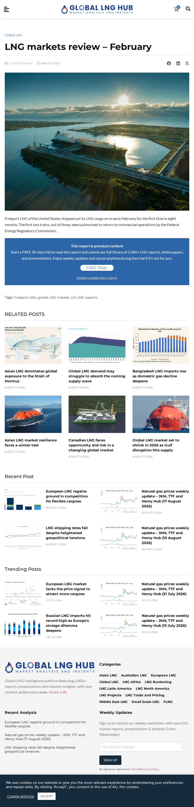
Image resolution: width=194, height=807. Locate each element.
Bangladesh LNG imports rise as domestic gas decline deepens (159, 376)
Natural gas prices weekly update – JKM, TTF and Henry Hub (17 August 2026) (45, 737)
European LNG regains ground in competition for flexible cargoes (67, 496)
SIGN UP (110, 760)
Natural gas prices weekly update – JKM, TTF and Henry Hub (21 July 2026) (165, 589)
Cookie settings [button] (20, 796)
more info (58, 692)
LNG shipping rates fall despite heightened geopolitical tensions (67, 533)
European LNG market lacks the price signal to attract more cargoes (68, 589)
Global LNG (13, 35)
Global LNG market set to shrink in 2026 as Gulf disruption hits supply (155, 445)
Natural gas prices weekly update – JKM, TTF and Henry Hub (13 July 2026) (165, 620)
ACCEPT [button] (46, 796)
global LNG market (53, 297)
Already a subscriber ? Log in (97, 277)
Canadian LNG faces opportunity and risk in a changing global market (91, 445)
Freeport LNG (25, 297)
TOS (133, 769)
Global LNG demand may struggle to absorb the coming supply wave (97, 376)
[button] (168, 63)
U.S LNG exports (84, 297)
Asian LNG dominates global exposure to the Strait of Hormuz (31, 376)
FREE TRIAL (97, 268)
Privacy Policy (150, 769)
